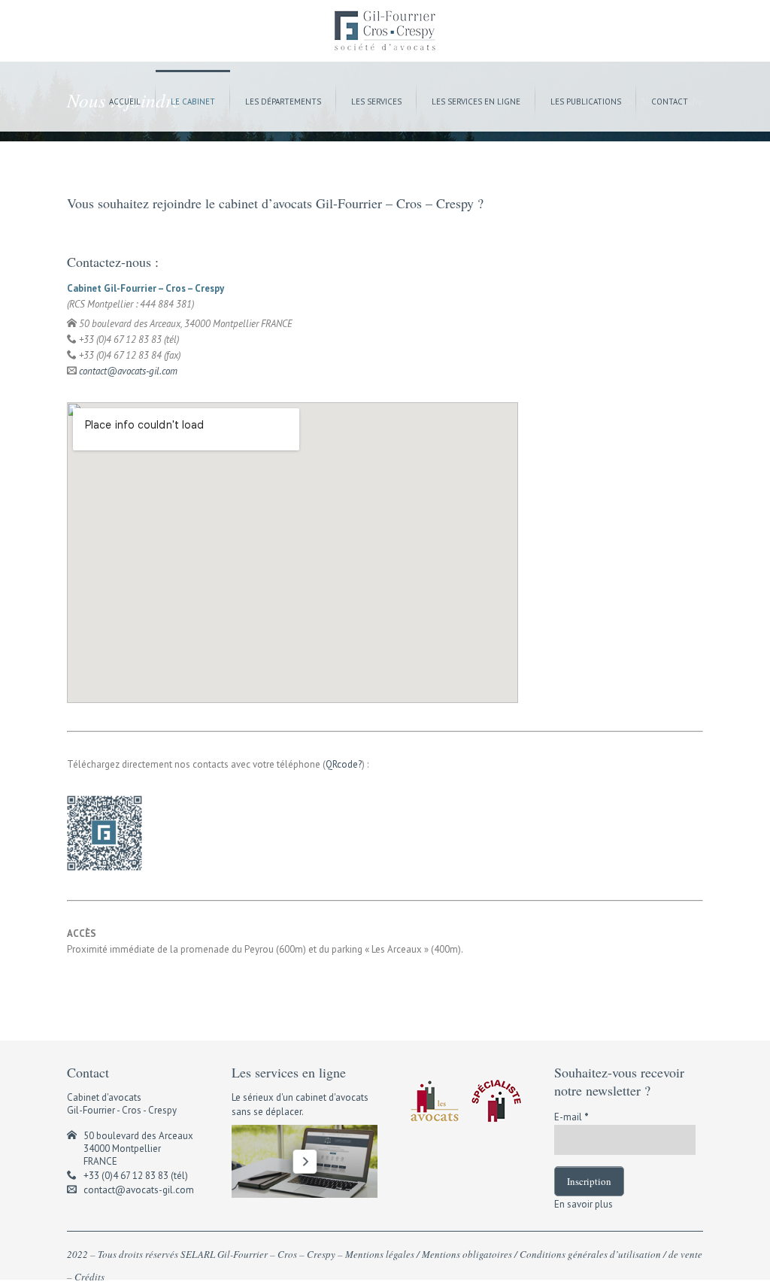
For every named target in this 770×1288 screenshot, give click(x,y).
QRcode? (344, 764)
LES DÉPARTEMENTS (283, 101)
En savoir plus (583, 1204)
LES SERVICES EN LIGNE (476, 101)
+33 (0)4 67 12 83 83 (125, 1175)
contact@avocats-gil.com (128, 371)
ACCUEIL (125, 101)
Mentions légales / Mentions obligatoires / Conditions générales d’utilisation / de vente (523, 1254)
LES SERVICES (376, 101)
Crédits (89, 1276)
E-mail (571, 1117)
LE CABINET (193, 101)
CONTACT (669, 101)
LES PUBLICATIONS (585, 101)
